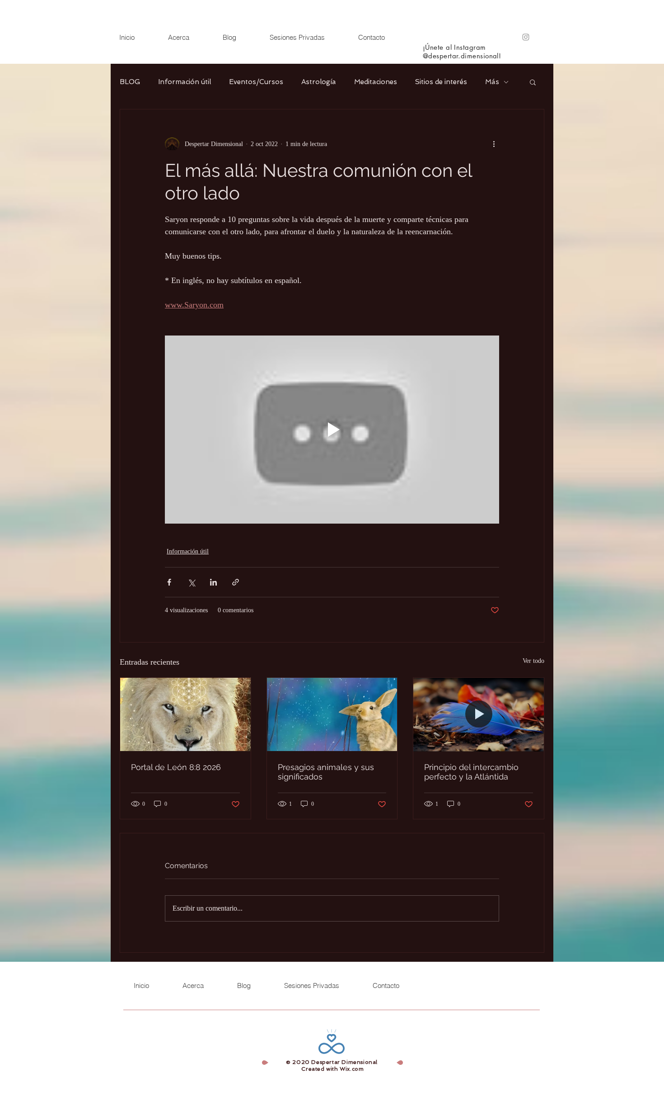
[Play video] (332, 430)
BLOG (130, 82)
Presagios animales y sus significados (326, 771)
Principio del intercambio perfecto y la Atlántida (471, 771)
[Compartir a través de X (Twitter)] (191, 582)
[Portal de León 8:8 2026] (185, 714)
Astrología (318, 82)
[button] (532, 81)
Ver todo (533, 660)
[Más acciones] (493, 143)
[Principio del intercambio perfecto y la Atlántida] (478, 714)
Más (492, 82)
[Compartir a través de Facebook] (169, 582)
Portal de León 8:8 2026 (176, 767)
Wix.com (352, 1069)
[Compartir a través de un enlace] (235, 582)
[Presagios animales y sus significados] (332, 714)
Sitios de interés (441, 82)
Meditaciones (375, 82)
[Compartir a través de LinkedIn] (213, 582)
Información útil (184, 82)
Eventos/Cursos (256, 82)
